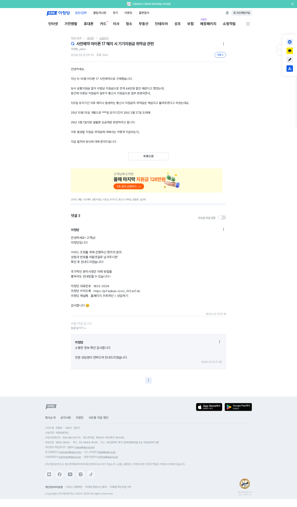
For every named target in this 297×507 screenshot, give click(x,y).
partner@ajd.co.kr (70, 456)
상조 (177, 24)
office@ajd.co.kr (108, 456)
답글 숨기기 (79, 328)
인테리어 (161, 24)
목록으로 (148, 156)
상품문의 (104, 38)
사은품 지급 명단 (98, 418)
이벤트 (128, 13)
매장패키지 (208, 23)
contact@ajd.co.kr (70, 452)
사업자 (203, 19)
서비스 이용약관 (74, 486)
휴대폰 (89, 24)
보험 (190, 24)
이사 (116, 24)
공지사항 (65, 418)
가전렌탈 (70, 24)
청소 (129, 24)
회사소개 (50, 418)
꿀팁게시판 (99, 13)
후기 (115, 13)
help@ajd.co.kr (107, 452)
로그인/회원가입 (241, 12)
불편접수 (144, 13)
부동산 (143, 24)
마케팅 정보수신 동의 (96, 486)
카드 (103, 24)
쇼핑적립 (229, 24)
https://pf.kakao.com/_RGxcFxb (117, 291)
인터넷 (53, 24)
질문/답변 (81, 13)
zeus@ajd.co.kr (84, 447)
